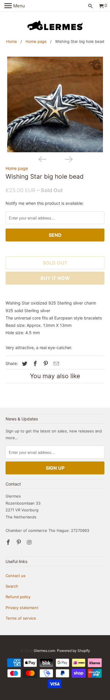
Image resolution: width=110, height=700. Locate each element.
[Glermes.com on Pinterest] (19, 542)
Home (11, 41)
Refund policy (18, 596)
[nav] (14, 6)
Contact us (16, 575)
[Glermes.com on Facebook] (9, 542)
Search (12, 586)
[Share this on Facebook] (34, 364)
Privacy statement (22, 607)
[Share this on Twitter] (23, 364)
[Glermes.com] (55, 25)
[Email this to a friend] (55, 364)
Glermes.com (44, 650)
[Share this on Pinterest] (45, 364)
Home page (36, 41)
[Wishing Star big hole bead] (55, 104)
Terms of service (21, 618)
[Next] (68, 158)
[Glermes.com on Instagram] (30, 542)
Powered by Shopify (73, 650)
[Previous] (41, 158)
